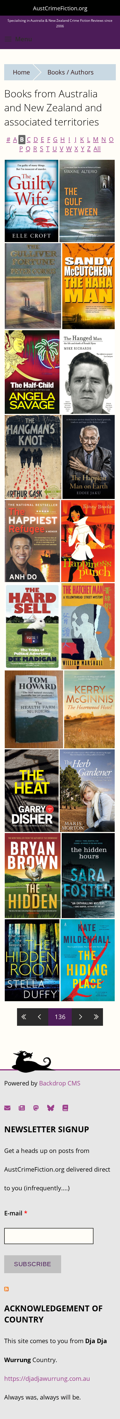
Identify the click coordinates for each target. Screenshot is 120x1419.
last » (95, 1017)
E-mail (15, 1213)
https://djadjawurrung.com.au (47, 1378)
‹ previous (40, 1017)
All (97, 148)
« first (25, 1017)
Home (21, 72)
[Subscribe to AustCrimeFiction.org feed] (6, 1289)
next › (79, 1017)
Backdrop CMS (59, 1083)
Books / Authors (70, 72)
